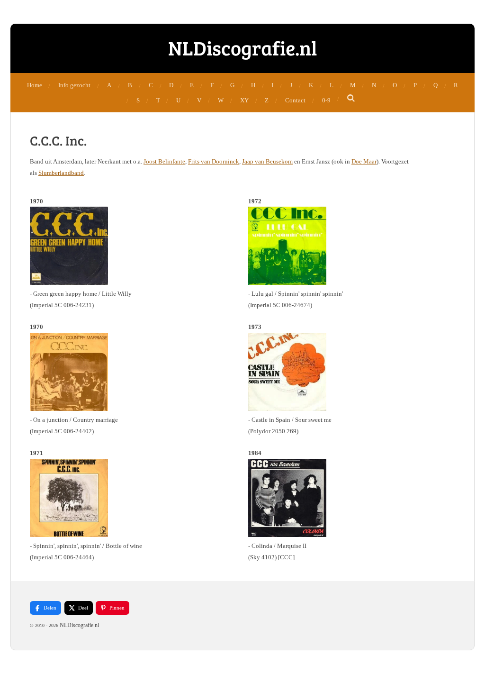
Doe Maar (364, 161)
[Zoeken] (351, 98)
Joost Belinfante (164, 161)
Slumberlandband (61, 172)
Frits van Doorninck (213, 161)
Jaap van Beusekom (267, 161)
